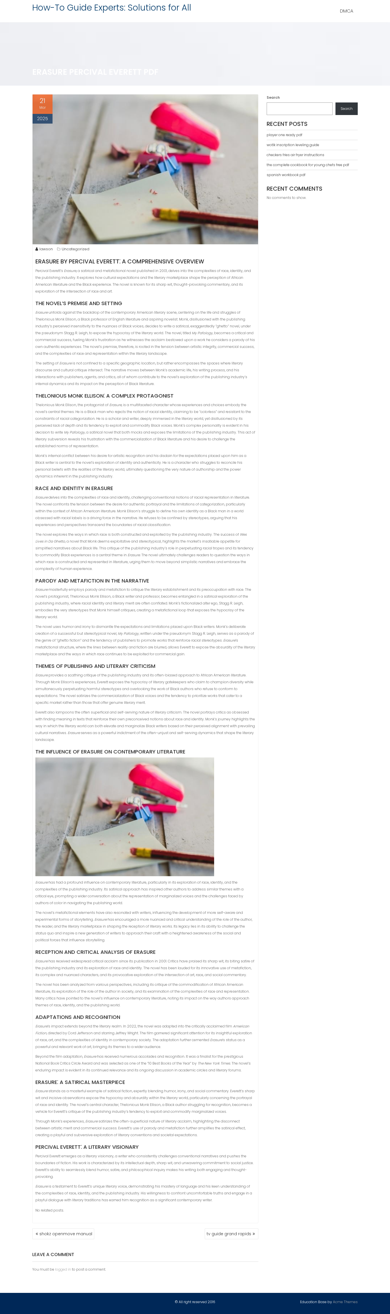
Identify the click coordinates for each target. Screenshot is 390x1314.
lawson (46, 249)
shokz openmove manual (65, 1234)
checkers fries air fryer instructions (295, 154)
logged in (63, 1269)
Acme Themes (345, 1301)
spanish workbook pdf (286, 174)
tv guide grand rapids (229, 1234)
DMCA (346, 11)
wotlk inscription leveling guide (293, 144)
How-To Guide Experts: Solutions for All (111, 7)
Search (273, 97)
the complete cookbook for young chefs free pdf (308, 164)
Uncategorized (75, 249)
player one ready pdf (284, 134)
